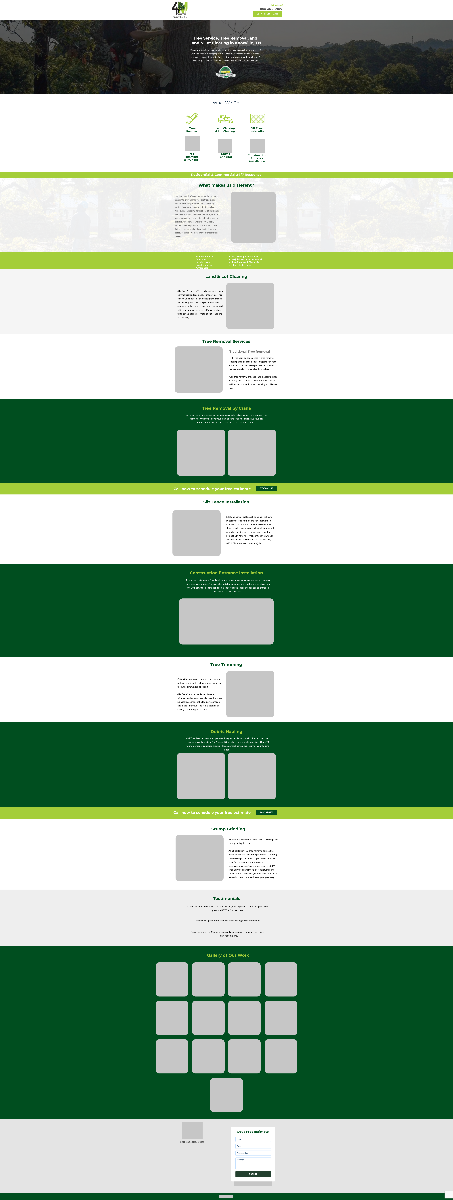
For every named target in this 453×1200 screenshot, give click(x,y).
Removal (192, 131)
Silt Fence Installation (258, 130)
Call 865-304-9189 (192, 1141)
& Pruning (191, 159)
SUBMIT (253, 1174)
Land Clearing (225, 128)
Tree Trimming (191, 155)
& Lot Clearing (225, 131)
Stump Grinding (226, 155)
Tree (192, 128)
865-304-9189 (271, 9)
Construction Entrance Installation (257, 158)
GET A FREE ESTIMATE (267, 13)
